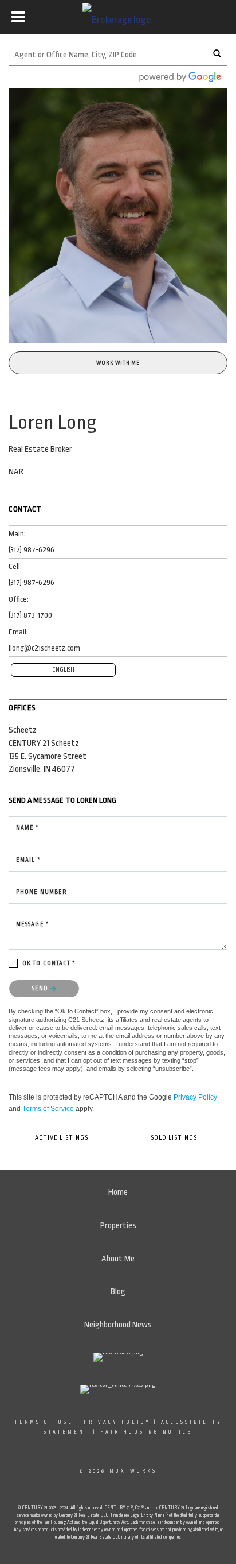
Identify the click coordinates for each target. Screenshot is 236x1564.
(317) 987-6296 (31, 549)
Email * (28, 860)
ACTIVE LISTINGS (61, 1137)
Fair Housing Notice (146, 1432)
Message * (32, 924)
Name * (28, 827)
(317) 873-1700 (30, 615)
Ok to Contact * (49, 963)
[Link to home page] (118, 17)
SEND (41, 988)
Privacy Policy (195, 1097)
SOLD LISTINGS (174, 1137)
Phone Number (41, 892)
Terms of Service (48, 1109)
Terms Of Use (43, 1422)
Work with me (118, 363)
